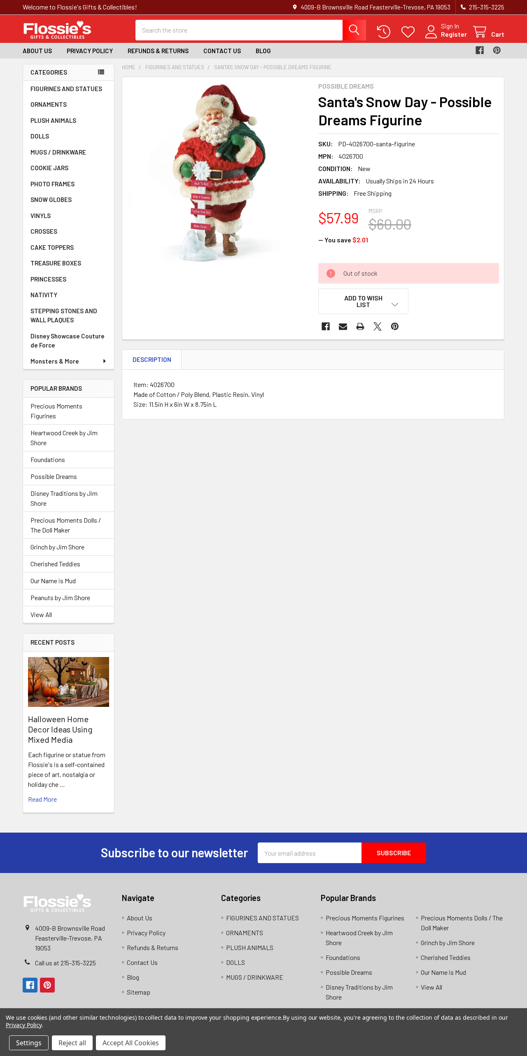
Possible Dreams (53, 476)
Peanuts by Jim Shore (60, 597)
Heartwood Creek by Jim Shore (64, 437)
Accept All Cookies (131, 1042)
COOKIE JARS (49, 167)
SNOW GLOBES (51, 199)
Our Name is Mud (53, 580)
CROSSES (43, 231)
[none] (217, 172)
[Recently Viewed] (385, 32)
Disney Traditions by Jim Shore (64, 498)
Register (454, 34)
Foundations (47, 459)
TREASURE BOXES (55, 263)
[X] (377, 326)
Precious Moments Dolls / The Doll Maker (65, 525)
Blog (263, 50)
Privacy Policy (90, 50)
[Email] (343, 326)
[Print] (360, 326)
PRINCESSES (48, 279)
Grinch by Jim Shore (57, 547)
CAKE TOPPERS (52, 247)
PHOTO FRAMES (52, 184)
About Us (37, 50)
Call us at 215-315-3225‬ (65, 963)
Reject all (72, 1042)
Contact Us (222, 50)
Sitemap (138, 992)
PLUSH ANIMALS (53, 120)
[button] (363, 301)
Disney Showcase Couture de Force (67, 340)
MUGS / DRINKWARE (58, 152)
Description (152, 359)
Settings (29, 1042)
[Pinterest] (497, 50)
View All (41, 614)
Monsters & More (54, 361)
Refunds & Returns (158, 50)
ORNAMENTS (48, 104)
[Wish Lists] (410, 32)
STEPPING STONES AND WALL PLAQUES (63, 315)
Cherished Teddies (55, 564)
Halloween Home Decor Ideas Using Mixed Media (60, 729)
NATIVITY (43, 294)
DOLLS (39, 136)
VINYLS (40, 215)
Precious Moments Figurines (56, 411)
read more (42, 799)
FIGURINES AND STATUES (66, 88)
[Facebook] (479, 50)
